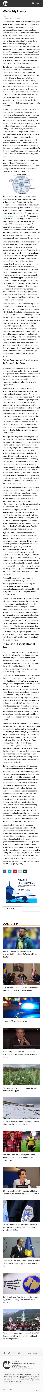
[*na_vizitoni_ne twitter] (9, 1353)
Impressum (32, 1353)
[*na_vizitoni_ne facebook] (4, 1353)
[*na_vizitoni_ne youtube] (19, 1353)
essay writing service (11, 216)
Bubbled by (34, 1390)
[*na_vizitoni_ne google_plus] (14, 1353)
